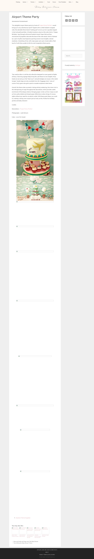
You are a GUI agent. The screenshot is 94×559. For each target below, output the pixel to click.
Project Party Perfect (45, 25)
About (47, 552)
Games (24, 2)
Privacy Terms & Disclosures (47, 554)
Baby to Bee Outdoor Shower (15, 536)
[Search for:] (73, 55)
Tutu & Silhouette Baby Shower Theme (22, 543)
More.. (70, 2)
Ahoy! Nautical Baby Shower (22, 536)
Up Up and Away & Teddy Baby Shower (30, 536)
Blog (77, 2)
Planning (18, 2)
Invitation (41, 2)
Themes (32, 2)
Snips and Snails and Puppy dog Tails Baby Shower (25, 541)
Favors (54, 2)
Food (48, 2)
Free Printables (62, 2)
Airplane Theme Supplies (23, 518)
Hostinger (77, 65)
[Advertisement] (73, 38)
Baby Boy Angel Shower (45, 536)
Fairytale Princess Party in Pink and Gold (38, 536)
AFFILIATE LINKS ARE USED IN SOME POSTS (47, 549)
